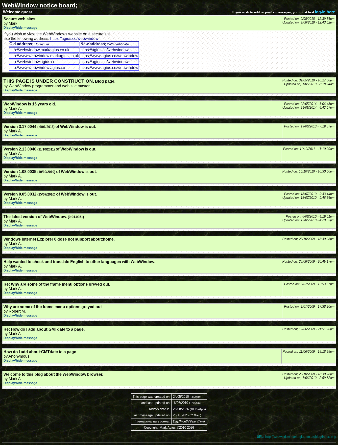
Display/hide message (20, 27)
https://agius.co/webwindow (74, 38)
